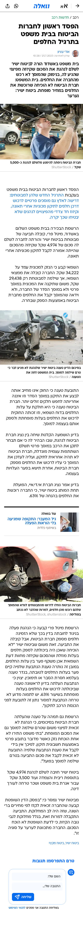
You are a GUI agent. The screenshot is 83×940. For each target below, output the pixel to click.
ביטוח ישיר (72, 843)
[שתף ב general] (7, 6)
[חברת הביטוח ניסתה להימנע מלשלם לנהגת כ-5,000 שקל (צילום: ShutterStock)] (41, 137)
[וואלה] (42, 6)
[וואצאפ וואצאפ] (16, 6)
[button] (64, 6)
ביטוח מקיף (56, 843)
